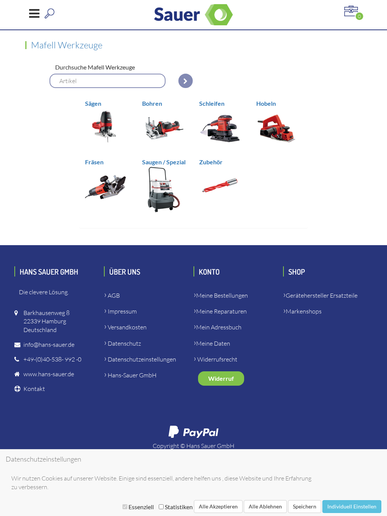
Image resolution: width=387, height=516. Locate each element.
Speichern (304, 506)
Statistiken (178, 506)
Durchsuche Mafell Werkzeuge (95, 67)
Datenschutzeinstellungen (142, 359)
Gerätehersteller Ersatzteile (322, 295)
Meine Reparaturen (221, 311)
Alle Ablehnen (265, 506)
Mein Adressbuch (218, 327)
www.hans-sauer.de (48, 374)
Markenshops (304, 311)
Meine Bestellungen (222, 295)
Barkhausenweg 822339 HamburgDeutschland (46, 321)
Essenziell (141, 506)
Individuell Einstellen (351, 506)
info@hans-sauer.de (48, 344)
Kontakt (34, 388)
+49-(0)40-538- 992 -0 (52, 359)
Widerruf (221, 378)
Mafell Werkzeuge (66, 45)
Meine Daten (213, 343)
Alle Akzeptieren (218, 506)
